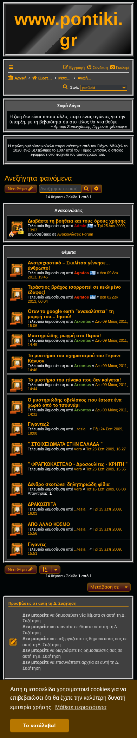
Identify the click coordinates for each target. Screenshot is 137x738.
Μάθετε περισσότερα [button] (80, 707)
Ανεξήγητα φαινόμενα (38, 178)
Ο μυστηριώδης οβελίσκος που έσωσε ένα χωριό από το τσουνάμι (75, 402)
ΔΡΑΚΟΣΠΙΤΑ (42, 504)
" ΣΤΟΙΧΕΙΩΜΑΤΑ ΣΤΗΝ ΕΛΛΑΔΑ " (65, 444)
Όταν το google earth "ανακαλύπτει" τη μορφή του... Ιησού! (71, 314)
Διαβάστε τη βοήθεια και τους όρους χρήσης (77, 221)
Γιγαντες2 (38, 424)
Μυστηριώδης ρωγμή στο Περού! (64, 335)
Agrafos (81, 273)
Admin (80, 226)
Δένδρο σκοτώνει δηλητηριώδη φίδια (69, 484)
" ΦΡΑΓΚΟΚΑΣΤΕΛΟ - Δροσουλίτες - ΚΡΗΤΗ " (78, 464)
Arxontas (82, 321)
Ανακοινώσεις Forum (75, 234)
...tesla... (81, 429)
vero (78, 449)
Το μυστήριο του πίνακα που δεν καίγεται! (74, 380)
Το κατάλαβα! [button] (39, 725)
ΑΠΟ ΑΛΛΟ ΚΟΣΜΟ (49, 524)
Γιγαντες (37, 544)
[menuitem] (119, 67)
